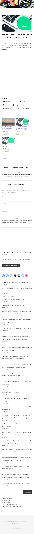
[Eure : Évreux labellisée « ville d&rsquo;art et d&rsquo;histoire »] (8, 140)
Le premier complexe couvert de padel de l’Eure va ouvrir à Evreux (22, 128)
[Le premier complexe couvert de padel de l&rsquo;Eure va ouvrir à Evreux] (22, 122)
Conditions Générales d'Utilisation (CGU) (13, 506)
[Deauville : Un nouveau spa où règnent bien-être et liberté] (8, 122)
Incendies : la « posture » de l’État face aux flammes (16, 483)
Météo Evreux (6, 502)
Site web (4, 211)
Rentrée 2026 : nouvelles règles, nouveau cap (15, 282)
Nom (3, 196)
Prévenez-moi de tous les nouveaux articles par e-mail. (16, 261)
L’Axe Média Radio (7, 498)
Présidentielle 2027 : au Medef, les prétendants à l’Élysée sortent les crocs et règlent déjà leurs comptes (16, 339)
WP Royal (19, 523)
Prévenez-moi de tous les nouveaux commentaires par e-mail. (16, 253)
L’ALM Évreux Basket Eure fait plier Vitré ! (13, 305)
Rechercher (28, 492)
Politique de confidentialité (9, 504)
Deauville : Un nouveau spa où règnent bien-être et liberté (8, 128)
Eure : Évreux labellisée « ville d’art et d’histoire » (8, 146)
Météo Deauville (6, 500)
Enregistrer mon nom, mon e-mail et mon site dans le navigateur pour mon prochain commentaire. (17, 221)
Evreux (4, 158)
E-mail (4, 203)
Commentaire (5, 226)
